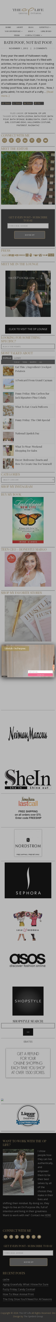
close (4, 676)
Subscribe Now (40, 675)
